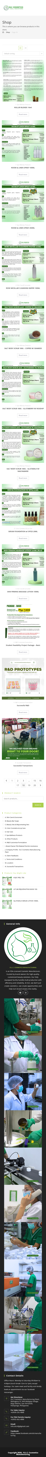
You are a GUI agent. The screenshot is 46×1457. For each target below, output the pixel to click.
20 (34, 785)
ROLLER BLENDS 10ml (23, 107)
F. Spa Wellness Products (23, 105)
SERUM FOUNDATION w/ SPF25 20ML (23, 531)
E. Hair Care (9, 832)
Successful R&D (23, 705)
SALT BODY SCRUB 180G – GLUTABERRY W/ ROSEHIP (23, 408)
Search (38, 805)
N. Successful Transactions (23, 763)
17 (18, 785)
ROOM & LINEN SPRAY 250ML (23, 228)
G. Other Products (11, 839)
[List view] (26, 48)
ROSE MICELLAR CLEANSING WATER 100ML (23, 288)
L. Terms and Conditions (13, 859)
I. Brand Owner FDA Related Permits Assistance (21, 846)
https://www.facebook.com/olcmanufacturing (26, 1434)
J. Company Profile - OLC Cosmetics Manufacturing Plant (22, 851)
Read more (23, 114)
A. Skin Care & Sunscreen (23, 285)
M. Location (9, 863)
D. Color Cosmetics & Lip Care (23, 529)
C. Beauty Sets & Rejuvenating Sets (17, 824)
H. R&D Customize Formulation (23, 642)
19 (29, 785)
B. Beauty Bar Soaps (12, 821)
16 (40, 780)
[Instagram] (25, 992)
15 (34, 780)
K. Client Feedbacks (11, 856)
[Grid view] (20, 48)
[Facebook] (20, 992)
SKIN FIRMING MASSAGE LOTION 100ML (23, 592)
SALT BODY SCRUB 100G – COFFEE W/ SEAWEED (23, 348)
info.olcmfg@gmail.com (20, 1426)
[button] (23, 1017)
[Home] (3, 32)
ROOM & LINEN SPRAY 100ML (23, 168)
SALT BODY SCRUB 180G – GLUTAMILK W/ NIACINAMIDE (23, 470)
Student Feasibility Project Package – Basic (23, 645)
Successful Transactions (23, 766)
